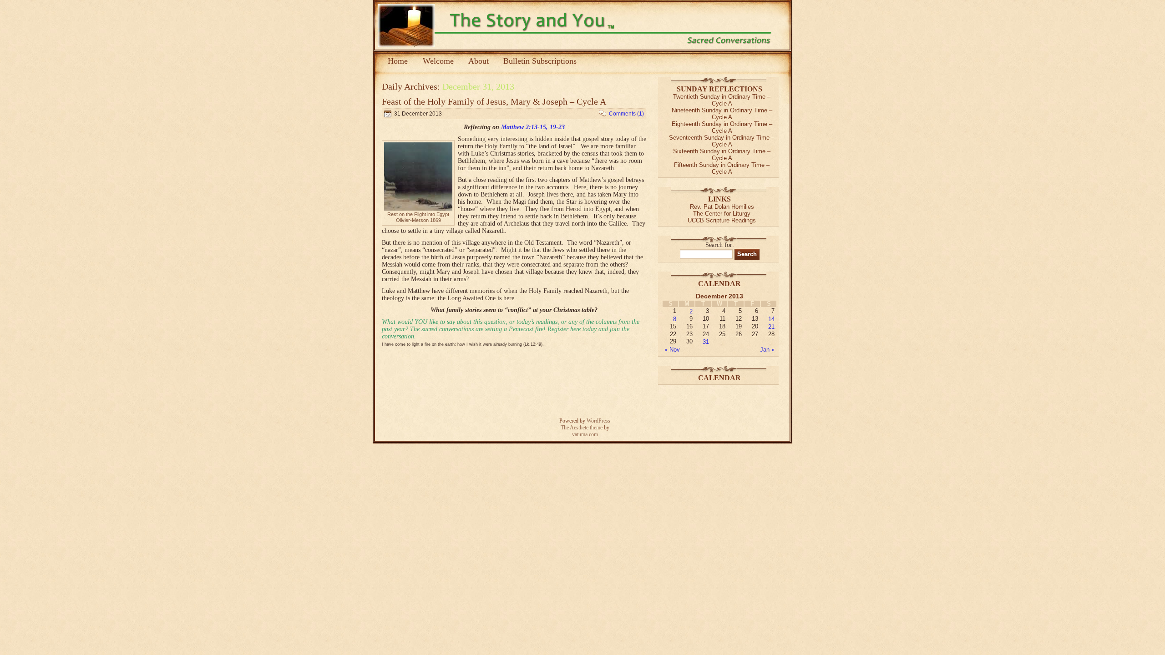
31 (706, 341)
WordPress (598, 421)
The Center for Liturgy (721, 213)
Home (398, 61)
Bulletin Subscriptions (540, 61)
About (478, 61)
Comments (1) (626, 114)
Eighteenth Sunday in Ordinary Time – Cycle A (722, 127)
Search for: (719, 245)
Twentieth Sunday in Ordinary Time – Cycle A (721, 100)
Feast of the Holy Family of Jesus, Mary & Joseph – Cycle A (494, 101)
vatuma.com (585, 434)
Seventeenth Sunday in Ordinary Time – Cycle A (722, 141)
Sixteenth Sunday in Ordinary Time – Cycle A (721, 154)
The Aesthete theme (582, 427)
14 (771, 319)
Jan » (767, 349)
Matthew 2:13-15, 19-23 (533, 127)
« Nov (672, 349)
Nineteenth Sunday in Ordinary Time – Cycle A (722, 114)
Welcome (438, 61)
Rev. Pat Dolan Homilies (722, 206)
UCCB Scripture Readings (722, 220)
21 (771, 326)
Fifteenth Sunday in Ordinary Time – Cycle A (722, 168)
